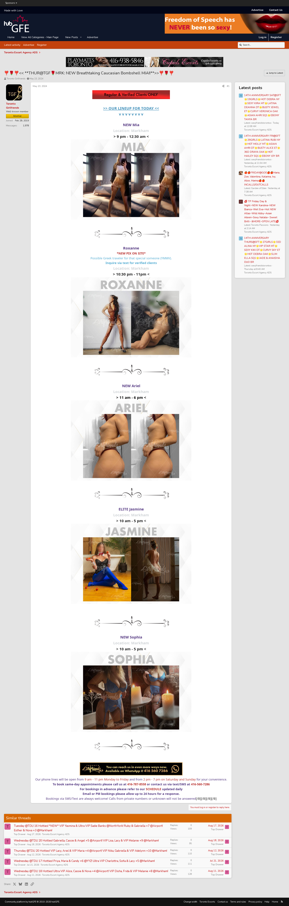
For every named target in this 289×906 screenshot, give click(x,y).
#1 (228, 86)
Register (42, 45)
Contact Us (275, 10)
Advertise (257, 10)
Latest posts (250, 87)
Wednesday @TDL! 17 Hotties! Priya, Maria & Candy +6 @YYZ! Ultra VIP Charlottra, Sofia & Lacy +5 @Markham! (84, 861)
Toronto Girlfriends (16, 78)
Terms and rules (238, 901)
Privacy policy (255, 901)
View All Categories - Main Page (40, 37)
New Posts (71, 37)
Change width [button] (190, 901)
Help (267, 901)
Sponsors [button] (10, 3)
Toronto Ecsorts (207, 901)
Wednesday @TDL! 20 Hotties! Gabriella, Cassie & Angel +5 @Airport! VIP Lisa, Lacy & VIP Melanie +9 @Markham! (86, 841)
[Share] (223, 86)
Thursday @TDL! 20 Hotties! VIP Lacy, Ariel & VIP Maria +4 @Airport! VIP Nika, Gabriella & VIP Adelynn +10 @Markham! (90, 851)
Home (11, 37)
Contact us (223, 901)
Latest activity (12, 45)
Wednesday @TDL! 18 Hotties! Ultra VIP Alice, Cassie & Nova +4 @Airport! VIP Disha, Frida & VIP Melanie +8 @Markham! (91, 871)
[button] (81, 37)
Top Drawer (20, 834)
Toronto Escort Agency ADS (55, 834)
